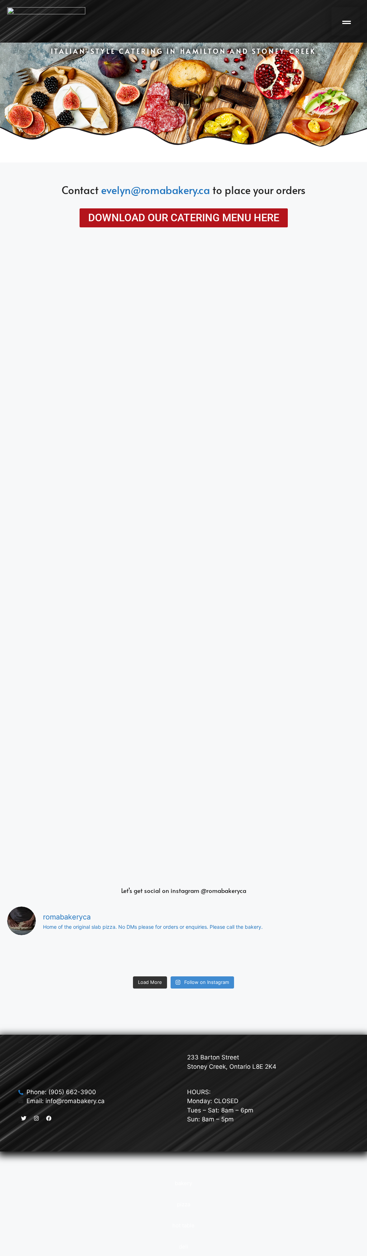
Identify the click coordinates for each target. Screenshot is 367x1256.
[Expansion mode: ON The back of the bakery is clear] (336, 957)
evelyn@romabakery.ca (155, 190)
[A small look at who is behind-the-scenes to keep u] (132, 957)
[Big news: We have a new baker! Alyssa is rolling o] (285, 957)
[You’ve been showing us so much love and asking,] (30, 957)
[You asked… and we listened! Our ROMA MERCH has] (183, 957)
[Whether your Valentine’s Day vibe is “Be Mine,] (234, 957)
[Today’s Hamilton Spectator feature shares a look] (81, 957)
